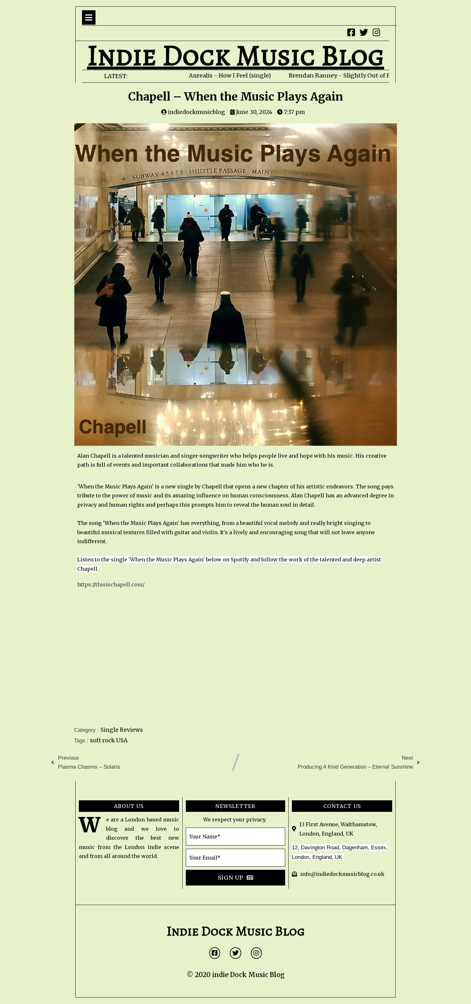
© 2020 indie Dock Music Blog (235, 975)
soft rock (103, 740)
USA (122, 740)
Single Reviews (122, 729)
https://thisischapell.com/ (111, 584)
